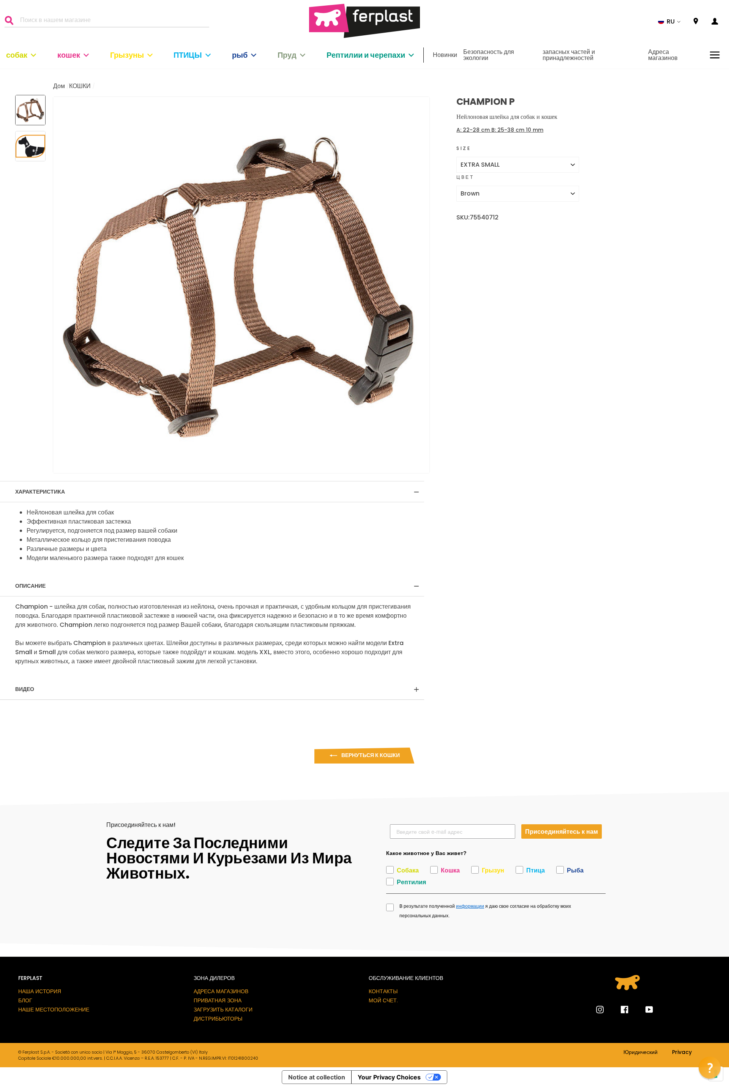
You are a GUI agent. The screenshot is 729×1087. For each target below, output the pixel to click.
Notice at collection (316, 1077)
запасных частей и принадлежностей (569, 54)
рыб (240, 55)
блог (25, 1000)
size (463, 148)
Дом (59, 86)
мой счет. (383, 1000)
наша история (39, 991)
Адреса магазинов (663, 54)
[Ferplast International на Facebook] (618, 1009)
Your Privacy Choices (389, 1077)
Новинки (445, 54)
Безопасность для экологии (488, 54)
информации (470, 906)
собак (16, 55)
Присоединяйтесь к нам (561, 831)
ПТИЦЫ (188, 55)
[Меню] (715, 55)
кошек (68, 55)
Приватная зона (217, 1000)
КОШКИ (80, 86)
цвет (465, 177)
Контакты (383, 991)
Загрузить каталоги (223, 1009)
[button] (669, 22)
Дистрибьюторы (218, 1018)
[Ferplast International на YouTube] (643, 1009)
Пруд (287, 55)
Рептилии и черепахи (366, 55)
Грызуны (127, 55)
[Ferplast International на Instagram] (600, 1009)
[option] (241, 285)
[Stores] (695, 21)
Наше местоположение (53, 1009)
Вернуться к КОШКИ (370, 755)
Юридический (640, 1052)
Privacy (682, 1052)
